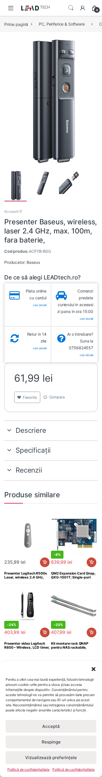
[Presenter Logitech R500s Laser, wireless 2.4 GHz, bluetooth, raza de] (27, 536)
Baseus (33, 262)
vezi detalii (39, 305)
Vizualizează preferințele (51, 757)
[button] (93, 668)
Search (71, 8)
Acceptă (51, 726)
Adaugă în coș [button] (42, 565)
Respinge (51, 742)
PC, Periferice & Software (62, 24)
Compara (57, 397)
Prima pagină (16, 24)
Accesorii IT (13, 211)
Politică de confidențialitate (28, 769)
